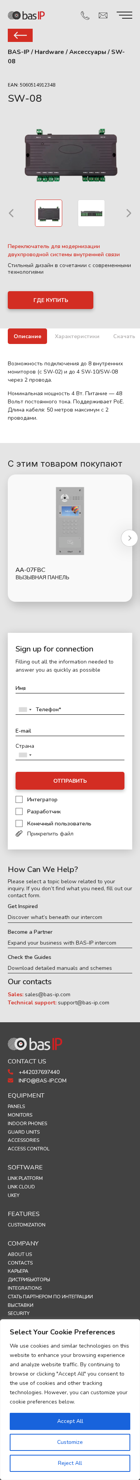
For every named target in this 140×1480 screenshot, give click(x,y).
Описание (27, 336)
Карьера (18, 1271)
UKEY (13, 1195)
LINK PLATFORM (25, 1178)
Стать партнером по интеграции (50, 1297)
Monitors (20, 1115)
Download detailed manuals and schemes (60, 968)
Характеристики (77, 336)
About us (20, 1254)
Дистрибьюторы (29, 1280)
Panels (16, 1106)
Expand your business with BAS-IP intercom (62, 943)
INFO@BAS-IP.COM (41, 1080)
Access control (28, 1149)
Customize (70, 1442)
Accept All (70, 1421)
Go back (20, 35)
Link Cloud (21, 1187)
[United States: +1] (25, 709)
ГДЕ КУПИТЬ (50, 300)
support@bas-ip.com (83, 1002)
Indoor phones (27, 1123)
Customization (27, 1225)
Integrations (25, 1288)
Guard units (24, 1132)
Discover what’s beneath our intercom (55, 917)
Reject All (70, 1463)
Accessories (23, 1140)
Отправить (70, 781)
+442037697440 (38, 1072)
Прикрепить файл (50, 833)
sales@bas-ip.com (47, 994)
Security (19, 1313)
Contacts (20, 1263)
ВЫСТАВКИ (20, 1305)
